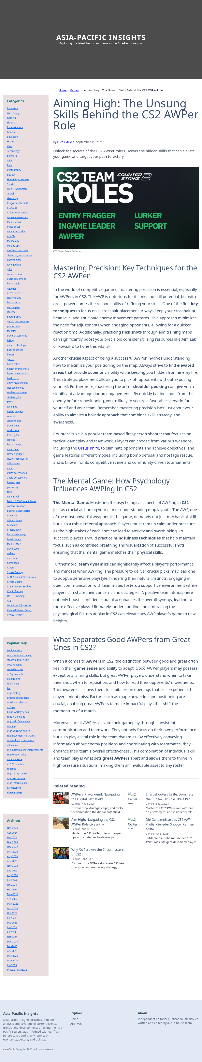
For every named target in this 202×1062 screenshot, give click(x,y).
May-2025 (12, 960)
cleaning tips (14, 297)
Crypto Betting (15, 591)
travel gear (13, 425)
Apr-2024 (12, 832)
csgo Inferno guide (17, 783)
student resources (17, 392)
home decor (13, 302)
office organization (17, 383)
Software (12, 155)
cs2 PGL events (15, 764)
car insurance (14, 759)
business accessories (18, 510)
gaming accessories (18, 321)
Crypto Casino (14, 581)
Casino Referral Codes (19, 610)
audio (10, 468)
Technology (13, 151)
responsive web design (19, 655)
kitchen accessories (18, 458)
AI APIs (11, 236)
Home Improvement (18, 179)
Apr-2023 (12, 861)
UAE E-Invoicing (15, 596)
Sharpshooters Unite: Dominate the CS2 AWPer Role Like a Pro (169, 796)
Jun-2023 (12, 927)
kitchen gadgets (15, 454)
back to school (15, 350)
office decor (13, 226)
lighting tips (13, 245)
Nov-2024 (12, 828)
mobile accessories (17, 250)
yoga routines (14, 664)
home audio (13, 283)
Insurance (12, 108)
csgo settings (14, 693)
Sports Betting (15, 572)
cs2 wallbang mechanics (20, 740)
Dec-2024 (12, 941)
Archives (76, 1024)
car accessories (15, 274)
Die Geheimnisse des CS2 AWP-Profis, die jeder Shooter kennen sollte (170, 824)
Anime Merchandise (18, 212)
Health (10, 141)
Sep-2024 (12, 899)
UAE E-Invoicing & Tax (19, 605)
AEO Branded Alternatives (21, 577)
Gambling (12, 198)
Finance (11, 132)
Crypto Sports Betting (19, 586)
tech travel (13, 496)
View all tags (14, 792)
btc (8, 688)
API (9, 600)
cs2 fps (11, 707)
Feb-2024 (12, 889)
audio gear (13, 449)
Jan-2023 (12, 837)
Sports (10, 184)
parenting (12, 487)
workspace (13, 430)
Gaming (75, 90)
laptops (11, 439)
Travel (10, 193)
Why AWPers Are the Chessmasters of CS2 (97, 851)
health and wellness (18, 368)
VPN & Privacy (14, 615)
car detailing (14, 787)
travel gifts (13, 435)
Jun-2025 (12, 965)
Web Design (13, 113)
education (12, 745)
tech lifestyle (14, 544)
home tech (13, 563)
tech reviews (14, 222)
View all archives (17, 970)
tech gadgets (14, 264)
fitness (10, 354)
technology (13, 241)
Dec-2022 (12, 847)
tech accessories (16, 231)
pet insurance (14, 650)
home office (13, 364)
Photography (14, 170)
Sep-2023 (12, 870)
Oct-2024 (12, 937)
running (11, 726)
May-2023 (12, 903)
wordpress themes (17, 702)
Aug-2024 (12, 875)
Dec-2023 (12, 842)
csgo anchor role (16, 778)
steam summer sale (18, 660)
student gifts (14, 397)
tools (9, 492)
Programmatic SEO (17, 203)
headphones (14, 539)
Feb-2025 (12, 946)
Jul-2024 (11, 932)
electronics (13, 558)
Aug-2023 (12, 856)
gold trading (13, 679)
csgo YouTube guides (18, 731)
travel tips (12, 515)
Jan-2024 (12, 884)
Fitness (11, 122)
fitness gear (13, 482)
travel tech (13, 548)
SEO (9, 160)
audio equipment (16, 278)
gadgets (11, 288)
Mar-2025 (12, 955)
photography (14, 316)
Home (62, 90)
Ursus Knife (88, 448)
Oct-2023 (12, 913)
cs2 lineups (13, 683)
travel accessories (17, 335)
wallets (11, 553)
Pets (9, 165)
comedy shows (15, 669)
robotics (11, 768)
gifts (9, 269)
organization (14, 529)
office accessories (17, 473)
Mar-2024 (12, 908)
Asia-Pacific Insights (101, 37)
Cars (9, 146)
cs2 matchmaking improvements (25, 750)
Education (12, 136)
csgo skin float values (18, 721)
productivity (13, 326)
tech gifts (12, 406)
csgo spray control (17, 773)
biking (10, 340)
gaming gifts (14, 260)
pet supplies (13, 307)
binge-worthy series (18, 712)
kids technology (15, 387)
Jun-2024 (12, 880)
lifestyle (11, 312)
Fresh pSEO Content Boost (21, 501)
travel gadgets (15, 411)
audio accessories (17, 477)
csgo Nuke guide (16, 716)
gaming (11, 359)
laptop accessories (17, 373)
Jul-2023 (11, 918)
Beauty (11, 174)
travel (10, 402)
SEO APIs (12, 207)
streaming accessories (19, 255)
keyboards (13, 525)
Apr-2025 (12, 951)
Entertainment (15, 127)
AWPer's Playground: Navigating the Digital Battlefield (95, 796)
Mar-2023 (12, 851)
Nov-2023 (12, 866)
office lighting (14, 520)
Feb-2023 (12, 922)
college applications (18, 697)
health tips (13, 378)
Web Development (17, 189)
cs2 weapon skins (16, 754)
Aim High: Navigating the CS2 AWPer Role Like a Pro (93, 821)
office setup (13, 463)
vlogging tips (14, 421)
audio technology (16, 345)
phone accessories (17, 217)
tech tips (11, 331)
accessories (13, 293)
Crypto (10, 567)
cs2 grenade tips (16, 674)
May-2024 (12, 894)
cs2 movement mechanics (21, 735)
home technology (16, 534)
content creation (16, 506)
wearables (13, 416)
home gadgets (15, 444)
